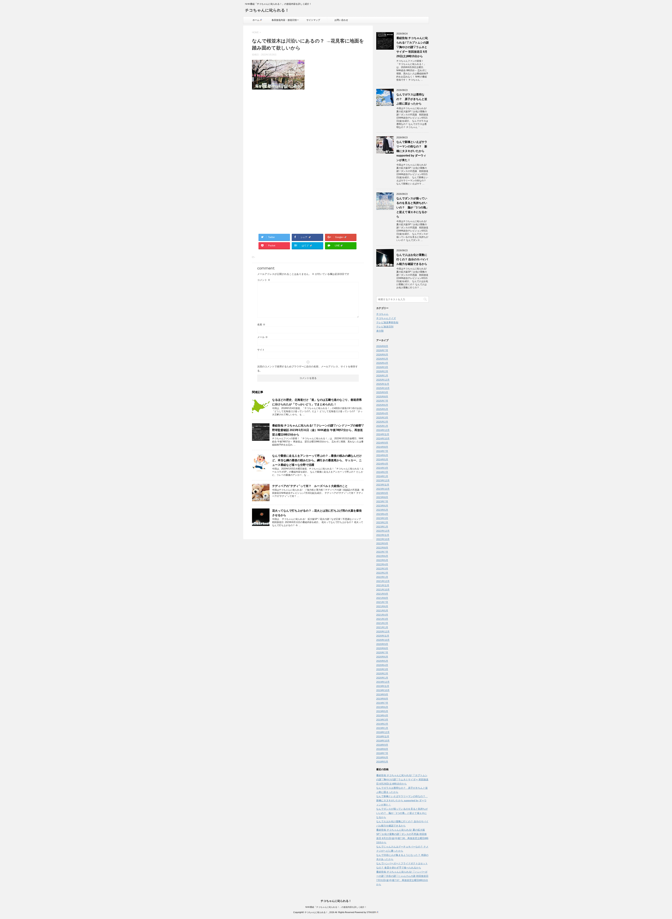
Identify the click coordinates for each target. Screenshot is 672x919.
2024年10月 (383, 438)
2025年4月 (382, 413)
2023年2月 (382, 522)
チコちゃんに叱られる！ (267, 10)
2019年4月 (382, 715)
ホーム (256, 20)
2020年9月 (382, 644)
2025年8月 (382, 396)
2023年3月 (382, 518)
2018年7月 (382, 753)
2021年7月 (382, 602)
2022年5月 (382, 560)
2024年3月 (382, 467)
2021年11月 (382, 585)
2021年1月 (382, 627)
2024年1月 (382, 476)
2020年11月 (382, 635)
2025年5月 (382, 409)
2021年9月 (382, 593)
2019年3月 (382, 719)
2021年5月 (382, 610)
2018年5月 (382, 761)
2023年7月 (382, 501)
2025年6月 (382, 405)
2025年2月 (382, 421)
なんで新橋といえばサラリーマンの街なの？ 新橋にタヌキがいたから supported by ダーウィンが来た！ (411, 151)
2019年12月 (383, 682)
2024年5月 (382, 459)
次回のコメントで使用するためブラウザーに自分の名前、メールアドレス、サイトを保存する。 (307, 368)
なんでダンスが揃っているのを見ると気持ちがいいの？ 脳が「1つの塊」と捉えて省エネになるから (412, 207)
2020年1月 (382, 677)
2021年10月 (383, 589)
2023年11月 (382, 484)
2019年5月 (382, 711)
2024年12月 (383, 430)
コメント (263, 280)
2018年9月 (382, 744)
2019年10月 (383, 690)
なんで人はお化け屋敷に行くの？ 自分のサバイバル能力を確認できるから (412, 259)
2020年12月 (383, 631)
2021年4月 (382, 614)
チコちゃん (382, 314)
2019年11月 (382, 686)
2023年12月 (383, 480)
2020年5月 (382, 661)
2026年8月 (382, 346)
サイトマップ (313, 20)
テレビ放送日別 (384, 326)
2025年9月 (382, 392)
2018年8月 (382, 749)
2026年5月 (382, 358)
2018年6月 (382, 757)
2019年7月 (382, 702)
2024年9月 (382, 442)
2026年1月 (382, 375)
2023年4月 (382, 514)
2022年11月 (382, 535)
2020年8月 (382, 648)
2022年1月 (382, 577)
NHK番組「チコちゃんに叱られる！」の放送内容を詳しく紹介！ (336, 907)
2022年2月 (382, 572)
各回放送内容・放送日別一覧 (285, 21)
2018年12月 (383, 732)
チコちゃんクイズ (386, 318)
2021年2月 (382, 623)
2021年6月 (382, 606)
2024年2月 (382, 472)
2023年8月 (382, 497)
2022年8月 (382, 547)
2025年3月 (382, 417)
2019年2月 (382, 723)
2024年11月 (382, 434)
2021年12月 (383, 581)
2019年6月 (382, 707)
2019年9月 (382, 694)
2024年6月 (382, 455)
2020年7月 (382, 652)
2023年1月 (382, 526)
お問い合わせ (341, 20)
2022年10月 (383, 539)
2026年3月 (382, 367)
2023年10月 (383, 488)
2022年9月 (382, 543)
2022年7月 (382, 551)
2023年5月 (382, 509)
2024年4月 (382, 463)
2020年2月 (382, 673)
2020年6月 (382, 656)
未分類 (380, 330)
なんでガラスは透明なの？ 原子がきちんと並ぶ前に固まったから (411, 99)
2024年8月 (382, 447)
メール (262, 337)
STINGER (371, 912)
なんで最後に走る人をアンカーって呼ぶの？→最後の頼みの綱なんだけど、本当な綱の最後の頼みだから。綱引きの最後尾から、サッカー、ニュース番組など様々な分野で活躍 (317, 460)
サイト (261, 349)
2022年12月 (383, 530)
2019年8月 (382, 698)
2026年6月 (382, 354)
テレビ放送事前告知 (387, 322)
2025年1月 (382, 426)
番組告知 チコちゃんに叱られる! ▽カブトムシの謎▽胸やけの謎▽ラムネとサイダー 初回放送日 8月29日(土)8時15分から (412, 47)
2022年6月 (382, 556)
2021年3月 (382, 619)
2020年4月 (382, 665)
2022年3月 (382, 568)
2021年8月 (382, 598)
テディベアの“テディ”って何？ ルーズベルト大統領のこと (310, 486)
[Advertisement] (308, 129)
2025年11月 (382, 384)
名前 (261, 324)
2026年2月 (382, 371)
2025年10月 (383, 388)
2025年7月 (382, 400)
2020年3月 (382, 669)
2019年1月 (382, 728)
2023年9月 (382, 493)
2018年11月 (382, 736)
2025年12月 (383, 379)
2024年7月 (382, 451)
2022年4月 (382, 564)
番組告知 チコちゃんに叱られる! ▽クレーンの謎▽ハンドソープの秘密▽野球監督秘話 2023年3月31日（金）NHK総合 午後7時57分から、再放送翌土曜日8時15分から (318, 430)
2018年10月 (383, 740)
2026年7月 (382, 350)
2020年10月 (383, 640)
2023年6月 (382, 505)
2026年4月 (382, 363)
